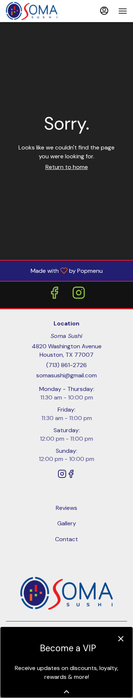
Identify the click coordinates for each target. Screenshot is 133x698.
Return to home (66, 167)
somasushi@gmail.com (66, 375)
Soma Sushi (66, 593)
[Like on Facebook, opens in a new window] (54, 294)
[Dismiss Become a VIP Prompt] (121, 639)
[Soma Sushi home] (39, 11)
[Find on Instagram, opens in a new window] (78, 294)
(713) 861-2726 (66, 365)
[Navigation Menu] (123, 11)
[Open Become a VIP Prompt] (66, 691)
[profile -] (104, 10)
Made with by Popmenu (54, 270)
